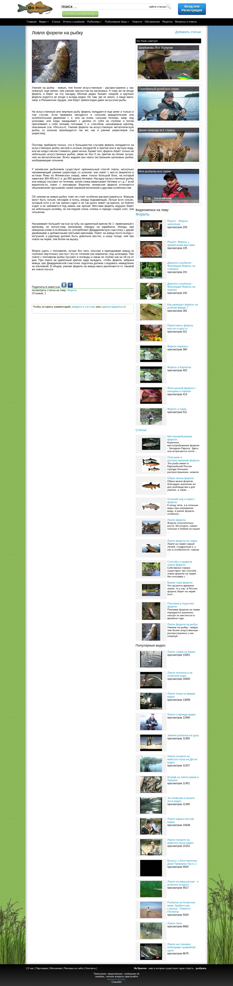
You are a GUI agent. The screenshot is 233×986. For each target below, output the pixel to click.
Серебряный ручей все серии (159, 88)
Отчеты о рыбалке (74, 21)
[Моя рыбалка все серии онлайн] (168, 202)
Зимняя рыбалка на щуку (183, 735)
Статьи (56, 21)
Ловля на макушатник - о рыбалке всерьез (182, 883)
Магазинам (56, 968)
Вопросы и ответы (186, 21)
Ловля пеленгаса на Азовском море (179, 674)
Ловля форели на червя (182, 540)
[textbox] (116, 6)
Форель (142, 214)
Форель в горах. (177, 408)
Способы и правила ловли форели (179, 563)
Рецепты (167, 21)
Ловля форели (176, 519)
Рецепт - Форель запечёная (177, 222)
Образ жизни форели (180, 478)
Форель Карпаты (177, 346)
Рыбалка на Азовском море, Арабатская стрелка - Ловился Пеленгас (181, 907)
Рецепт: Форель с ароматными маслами (181, 243)
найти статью (157, 6)
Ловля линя (174, 923)
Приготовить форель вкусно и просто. (180, 327)
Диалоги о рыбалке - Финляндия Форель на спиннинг (181, 265)
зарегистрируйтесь (113, 306)
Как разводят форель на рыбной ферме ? (182, 306)
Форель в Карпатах (179, 367)
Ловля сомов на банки (181, 651)
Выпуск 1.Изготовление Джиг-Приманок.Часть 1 (182, 862)
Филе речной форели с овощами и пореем (181, 389)
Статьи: (141, 430)
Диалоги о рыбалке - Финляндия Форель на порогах (181, 286)
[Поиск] (168, 6)
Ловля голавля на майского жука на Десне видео (182, 759)
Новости (137, 21)
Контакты (91, 968)
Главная (32, 21)
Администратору (116, 979)
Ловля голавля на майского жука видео (180, 841)
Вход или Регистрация (191, 8)
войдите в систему (83, 306)
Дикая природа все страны (157, 130)
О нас (30, 968)
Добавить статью (188, 32)
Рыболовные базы (116, 21)
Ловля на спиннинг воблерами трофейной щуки (181, 947)
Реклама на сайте (74, 968)
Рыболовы (93, 21)
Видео (43, 21)
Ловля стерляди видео (181, 714)
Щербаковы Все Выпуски (156, 47)
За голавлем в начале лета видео (181, 799)
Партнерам (42, 968)
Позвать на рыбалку (80, 13)
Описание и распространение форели (183, 459)
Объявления (152, 21)
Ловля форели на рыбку (182, 624)
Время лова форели (179, 582)
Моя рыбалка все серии (155, 171)
